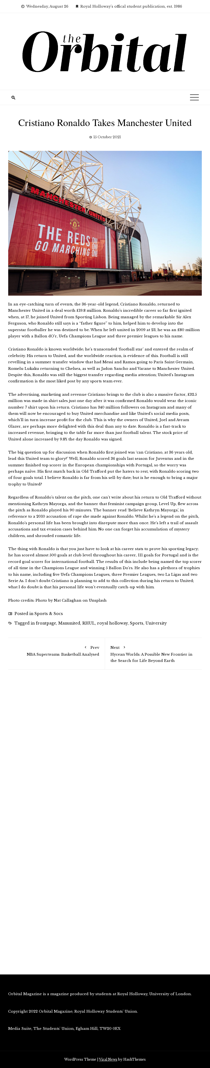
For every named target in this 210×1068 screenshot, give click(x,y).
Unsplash (98, 600)
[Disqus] (105, 751)
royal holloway (112, 623)
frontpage (46, 623)
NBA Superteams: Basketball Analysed (63, 650)
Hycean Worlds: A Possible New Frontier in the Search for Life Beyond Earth (151, 654)
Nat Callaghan (67, 600)
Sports (136, 623)
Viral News (108, 1059)
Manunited (69, 623)
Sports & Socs (48, 613)
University (156, 623)
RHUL (88, 623)
